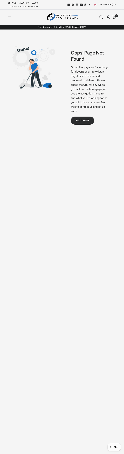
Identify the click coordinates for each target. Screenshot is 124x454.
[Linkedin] (90, 5)
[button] (82, 121)
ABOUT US (24, 3)
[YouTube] (81, 5)
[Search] (101, 17)
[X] (73, 5)
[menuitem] (13, 3)
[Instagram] (77, 5)
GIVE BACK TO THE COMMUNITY (24, 7)
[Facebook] (69, 5)
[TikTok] (85, 5)
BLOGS (35, 3)
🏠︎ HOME (12, 3)
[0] (113, 17)
